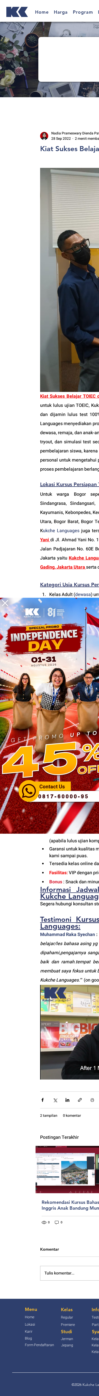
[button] (5, 603)
